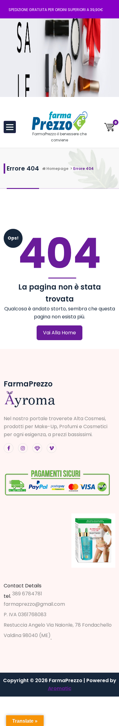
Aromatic (59, 688)
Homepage (56, 168)
